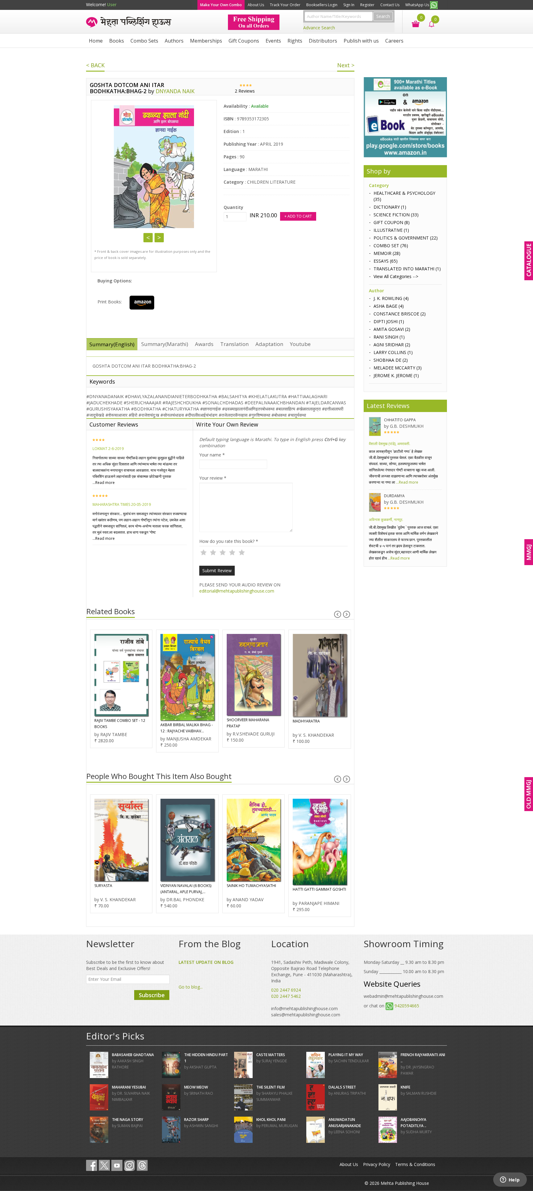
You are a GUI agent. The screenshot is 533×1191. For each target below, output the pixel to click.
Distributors (323, 40)
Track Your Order (285, 4)
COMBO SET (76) (391, 245)
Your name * (212, 455)
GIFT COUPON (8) (392, 222)
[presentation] (337, 614)
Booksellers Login (321, 4)
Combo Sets (144, 40)
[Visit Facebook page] (91, 1165)
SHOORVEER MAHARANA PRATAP (181, 723)
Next (159, 237)
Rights (294, 40)
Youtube (300, 344)
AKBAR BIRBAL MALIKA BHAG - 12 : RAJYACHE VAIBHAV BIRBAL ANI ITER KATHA (120, 728)
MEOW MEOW (196, 1087)
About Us (256, 4)
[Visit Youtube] (116, 1165)
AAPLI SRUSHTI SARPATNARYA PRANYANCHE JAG (318, 888)
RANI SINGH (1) (389, 337)
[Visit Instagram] (129, 1165)
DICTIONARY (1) (390, 207)
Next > (345, 65)
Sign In (348, 4)
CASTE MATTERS (270, 1054)
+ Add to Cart (298, 216)
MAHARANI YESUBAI (129, 1087)
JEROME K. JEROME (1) (396, 375)
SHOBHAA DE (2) (391, 360)
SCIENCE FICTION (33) (396, 215)
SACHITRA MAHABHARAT (314, 724)
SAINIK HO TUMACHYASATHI (185, 885)
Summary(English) (111, 344)
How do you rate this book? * (228, 541)
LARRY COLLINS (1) (393, 352)
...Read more (104, 482)
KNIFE (405, 1087)
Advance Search (319, 28)
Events (273, 40)
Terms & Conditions (415, 1164)
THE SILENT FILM (270, 1087)
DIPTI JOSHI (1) (389, 321)
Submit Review (217, 570)
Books (116, 40)
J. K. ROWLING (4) (391, 298)
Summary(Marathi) (164, 344)
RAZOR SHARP (196, 1119)
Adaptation (269, 344)
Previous (148, 237)
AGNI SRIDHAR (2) (392, 345)
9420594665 (407, 1006)
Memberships (206, 40)
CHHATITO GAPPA (400, 420)
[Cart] (412, 23)
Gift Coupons (244, 40)
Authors (174, 40)
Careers (394, 40)
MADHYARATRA (240, 721)
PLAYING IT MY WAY (345, 1054)
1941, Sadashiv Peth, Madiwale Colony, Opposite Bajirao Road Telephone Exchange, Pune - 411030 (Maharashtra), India (312, 971)
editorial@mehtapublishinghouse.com (236, 591)
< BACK (95, 65)
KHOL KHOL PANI (271, 1119)
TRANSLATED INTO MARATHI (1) (407, 269)
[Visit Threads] (142, 1165)
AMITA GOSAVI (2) (392, 329)
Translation (234, 344)
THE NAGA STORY (127, 1119)
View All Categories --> (396, 276)
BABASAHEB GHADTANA (133, 1054)
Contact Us (389, 4)
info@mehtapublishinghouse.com (304, 1008)
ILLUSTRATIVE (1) (391, 230)
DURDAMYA (394, 495)
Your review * (212, 478)
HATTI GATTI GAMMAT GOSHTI (253, 889)
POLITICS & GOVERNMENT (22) (406, 238)
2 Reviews (245, 91)
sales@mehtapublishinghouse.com (305, 1015)
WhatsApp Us (417, 4)
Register (367, 4)
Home (96, 40)
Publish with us (361, 40)
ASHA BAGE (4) (389, 306)
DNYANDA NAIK (175, 91)
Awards (204, 344)
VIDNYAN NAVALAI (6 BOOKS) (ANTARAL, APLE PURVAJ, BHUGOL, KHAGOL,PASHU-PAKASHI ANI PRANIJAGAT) (119, 889)
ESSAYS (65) (386, 261)
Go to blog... (191, 987)
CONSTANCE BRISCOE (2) (400, 314)
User (112, 4)
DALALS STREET (342, 1087)
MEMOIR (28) (387, 253)
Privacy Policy (376, 1164)
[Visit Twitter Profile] (104, 1165)
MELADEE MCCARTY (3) (398, 368)
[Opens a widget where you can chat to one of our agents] (510, 1180)
